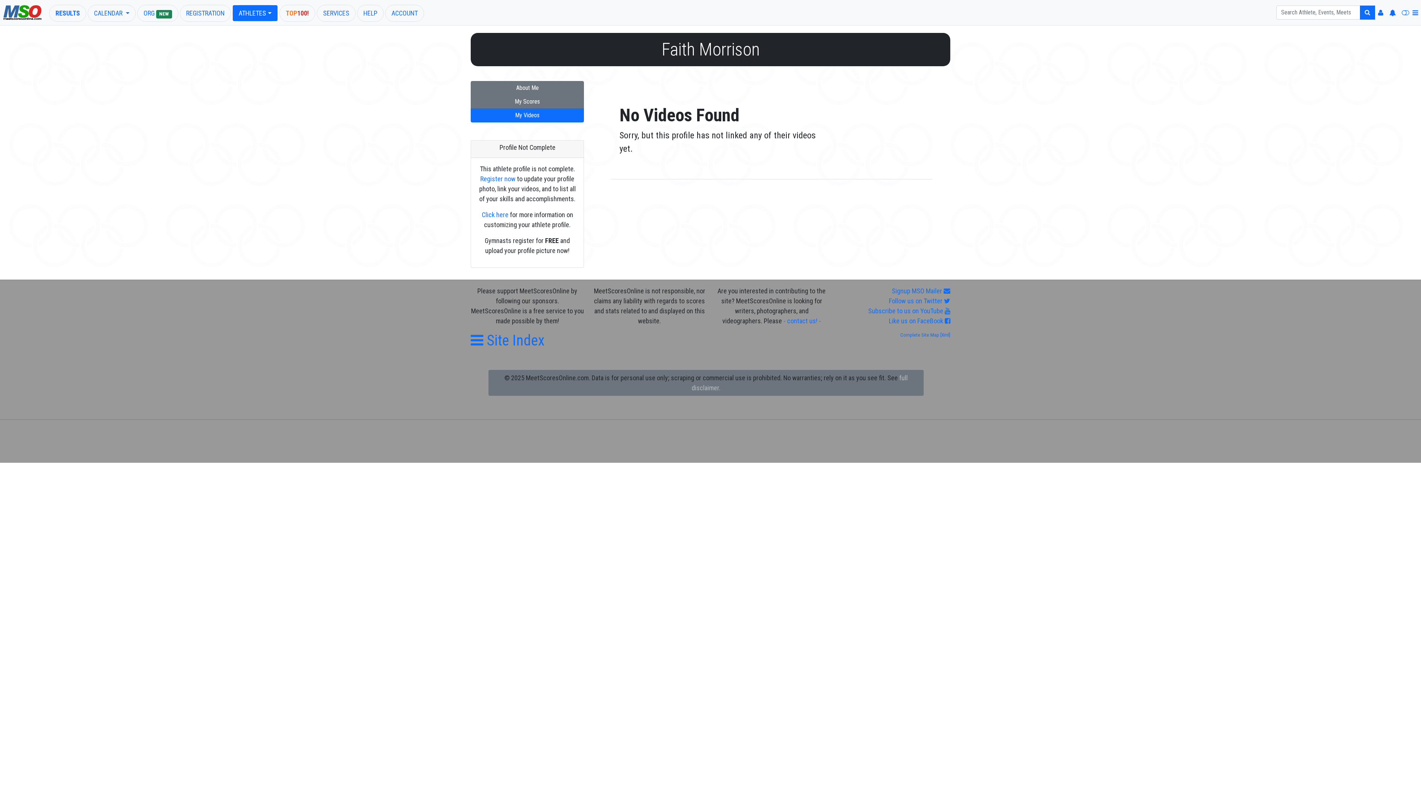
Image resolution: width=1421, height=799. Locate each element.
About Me (527, 87)
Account (405, 13)
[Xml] (944, 335)
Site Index (513, 340)
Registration (205, 13)
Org (156, 13)
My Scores (527, 101)
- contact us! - (802, 321)
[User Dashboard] (1380, 13)
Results (68, 13)
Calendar (109, 13)
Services (336, 13)
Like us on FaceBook (917, 321)
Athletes (252, 13)
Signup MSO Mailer (918, 291)
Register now (497, 179)
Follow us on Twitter (916, 301)
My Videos (527, 115)
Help (370, 13)
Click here (495, 215)
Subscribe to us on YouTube (906, 311)
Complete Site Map (919, 335)
